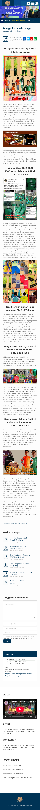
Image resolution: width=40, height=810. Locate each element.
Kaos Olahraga (20, 20)
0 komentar (20, 39)
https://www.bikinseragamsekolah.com (18, 674)
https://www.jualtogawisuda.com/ (16, 676)
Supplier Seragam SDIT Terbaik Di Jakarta (18, 548)
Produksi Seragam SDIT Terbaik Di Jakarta (19, 539)
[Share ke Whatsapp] (35, 39)
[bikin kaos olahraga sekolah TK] (20, 281)
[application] (20, 709)
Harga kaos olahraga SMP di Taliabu (15, 523)
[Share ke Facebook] (24, 39)
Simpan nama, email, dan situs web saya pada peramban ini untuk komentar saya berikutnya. (18, 637)
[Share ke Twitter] (28, 39)
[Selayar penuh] (34, 717)
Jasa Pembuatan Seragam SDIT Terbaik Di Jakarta (20, 556)
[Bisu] (31, 717)
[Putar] (5, 717)
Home (13, 20)
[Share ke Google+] (31, 39)
